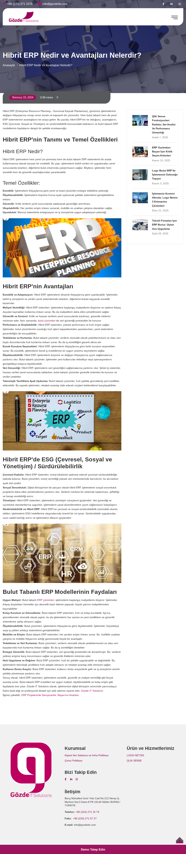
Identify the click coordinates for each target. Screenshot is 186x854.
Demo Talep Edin (93, 849)
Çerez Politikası (73, 760)
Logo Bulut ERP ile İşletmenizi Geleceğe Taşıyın (165, 174)
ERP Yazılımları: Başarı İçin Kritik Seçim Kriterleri (162, 151)
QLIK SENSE (134, 760)
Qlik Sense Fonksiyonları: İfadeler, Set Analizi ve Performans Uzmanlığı (163, 124)
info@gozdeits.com (55, 3)
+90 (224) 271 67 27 (84, 818)
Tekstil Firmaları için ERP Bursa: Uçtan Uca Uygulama (164, 224)
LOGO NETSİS (135, 755)
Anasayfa (9, 65)
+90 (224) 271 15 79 (87, 811)
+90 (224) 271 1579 (20, 3)
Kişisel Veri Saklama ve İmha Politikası (87, 755)
